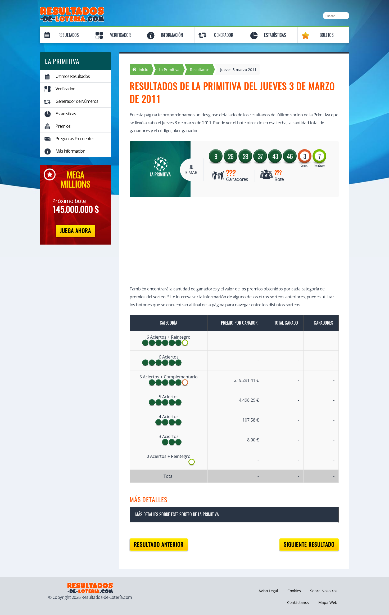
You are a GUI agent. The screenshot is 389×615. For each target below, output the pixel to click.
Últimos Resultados (73, 76)
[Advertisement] (229, 242)
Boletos (327, 35)
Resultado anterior (159, 544)
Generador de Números (77, 101)
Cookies (294, 590)
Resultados (68, 35)
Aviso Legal (268, 590)
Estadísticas (275, 35)
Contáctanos (298, 602)
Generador (223, 35)
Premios (63, 126)
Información (172, 35)
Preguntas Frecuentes (75, 138)
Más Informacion (70, 151)
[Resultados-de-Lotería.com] (72, 9)
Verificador (120, 35)
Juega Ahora (75, 231)
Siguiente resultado (309, 544)
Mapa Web (327, 602)
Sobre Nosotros (323, 590)
